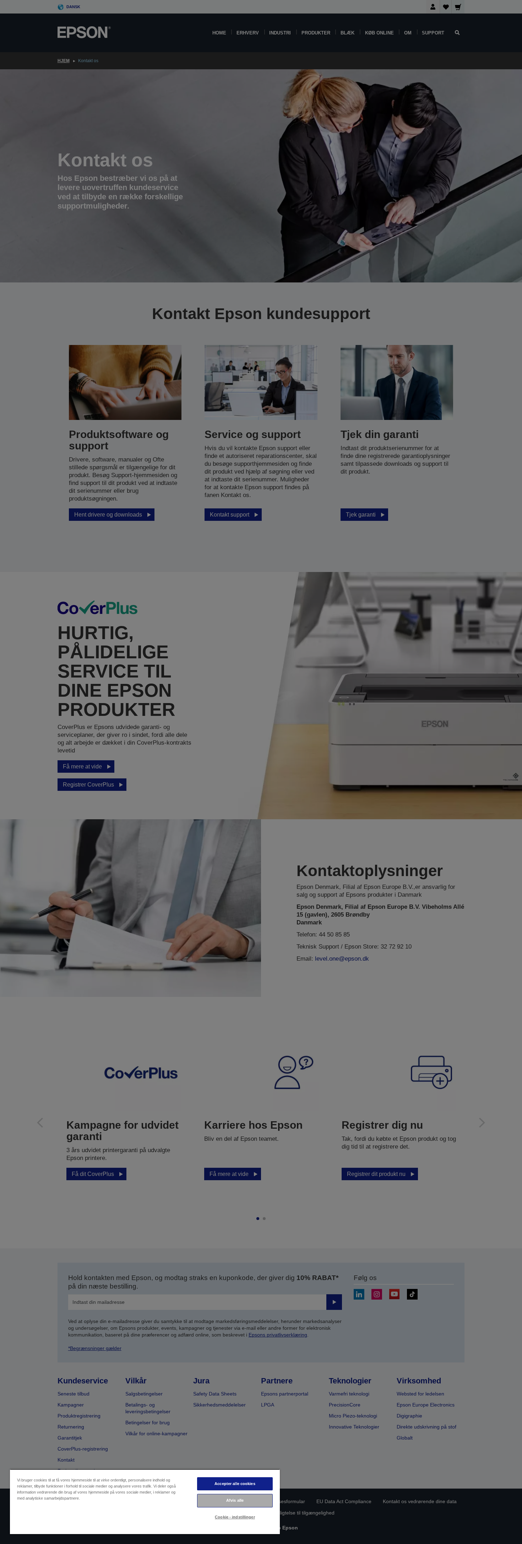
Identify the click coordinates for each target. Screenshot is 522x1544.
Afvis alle (235, 1500)
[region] (145, 1501)
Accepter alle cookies (234, 1483)
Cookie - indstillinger (235, 1517)
